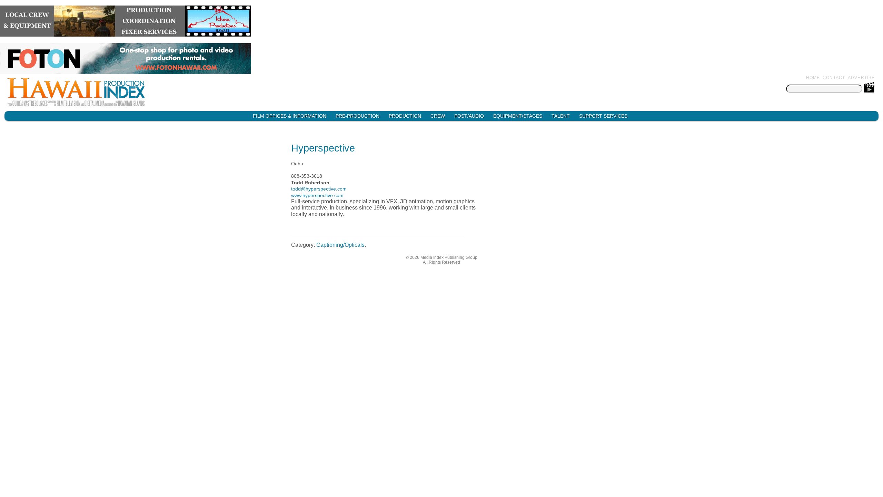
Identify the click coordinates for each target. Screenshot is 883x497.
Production (405, 116)
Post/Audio (469, 116)
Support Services (603, 116)
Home (813, 77)
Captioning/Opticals (340, 245)
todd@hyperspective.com (319, 189)
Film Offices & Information (289, 116)
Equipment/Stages (517, 116)
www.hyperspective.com (317, 195)
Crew (437, 116)
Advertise (861, 77)
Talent (561, 116)
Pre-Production (357, 116)
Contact (834, 77)
